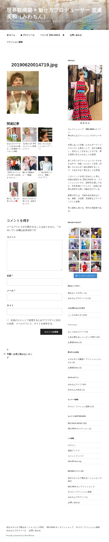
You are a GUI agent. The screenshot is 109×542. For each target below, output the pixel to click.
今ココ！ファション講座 (79, 406)
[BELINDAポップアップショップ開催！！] (74, 233)
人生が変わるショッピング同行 (82, 337)
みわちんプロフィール (78, 298)
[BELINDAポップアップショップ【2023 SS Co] (85, 255)
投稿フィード (74, 450)
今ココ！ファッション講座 (80, 492)
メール (11, 290)
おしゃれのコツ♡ (76, 332)
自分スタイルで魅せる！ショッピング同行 (25, 527)
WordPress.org (74, 461)
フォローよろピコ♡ (86, 276)
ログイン (72, 445)
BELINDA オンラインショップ (81, 486)
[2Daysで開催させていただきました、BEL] (96, 244)
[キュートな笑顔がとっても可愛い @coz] (74, 255)
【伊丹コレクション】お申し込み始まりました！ (13, 174)
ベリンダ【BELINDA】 (50, 35)
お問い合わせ (76, 35)
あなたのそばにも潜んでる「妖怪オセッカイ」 (29, 201)
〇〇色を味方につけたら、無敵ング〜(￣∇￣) (45, 174)
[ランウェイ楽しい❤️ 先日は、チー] (96, 266)
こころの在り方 (75, 315)
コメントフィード (76, 456)
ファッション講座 (15, 42)
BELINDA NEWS (75, 423)
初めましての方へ (76, 293)
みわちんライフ (75, 384)
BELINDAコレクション (78, 428)
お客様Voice (73, 342)
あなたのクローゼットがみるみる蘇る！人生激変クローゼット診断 (13, 147)
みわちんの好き (75, 390)
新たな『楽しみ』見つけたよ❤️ (13, 200)
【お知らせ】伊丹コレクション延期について (29, 146)
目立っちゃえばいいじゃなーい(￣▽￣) (45, 146)
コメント (11, 237)
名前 (10, 275)
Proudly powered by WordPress (20, 535)
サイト (10, 305)
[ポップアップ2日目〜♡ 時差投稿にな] (85, 244)
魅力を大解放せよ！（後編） (28, 173)
